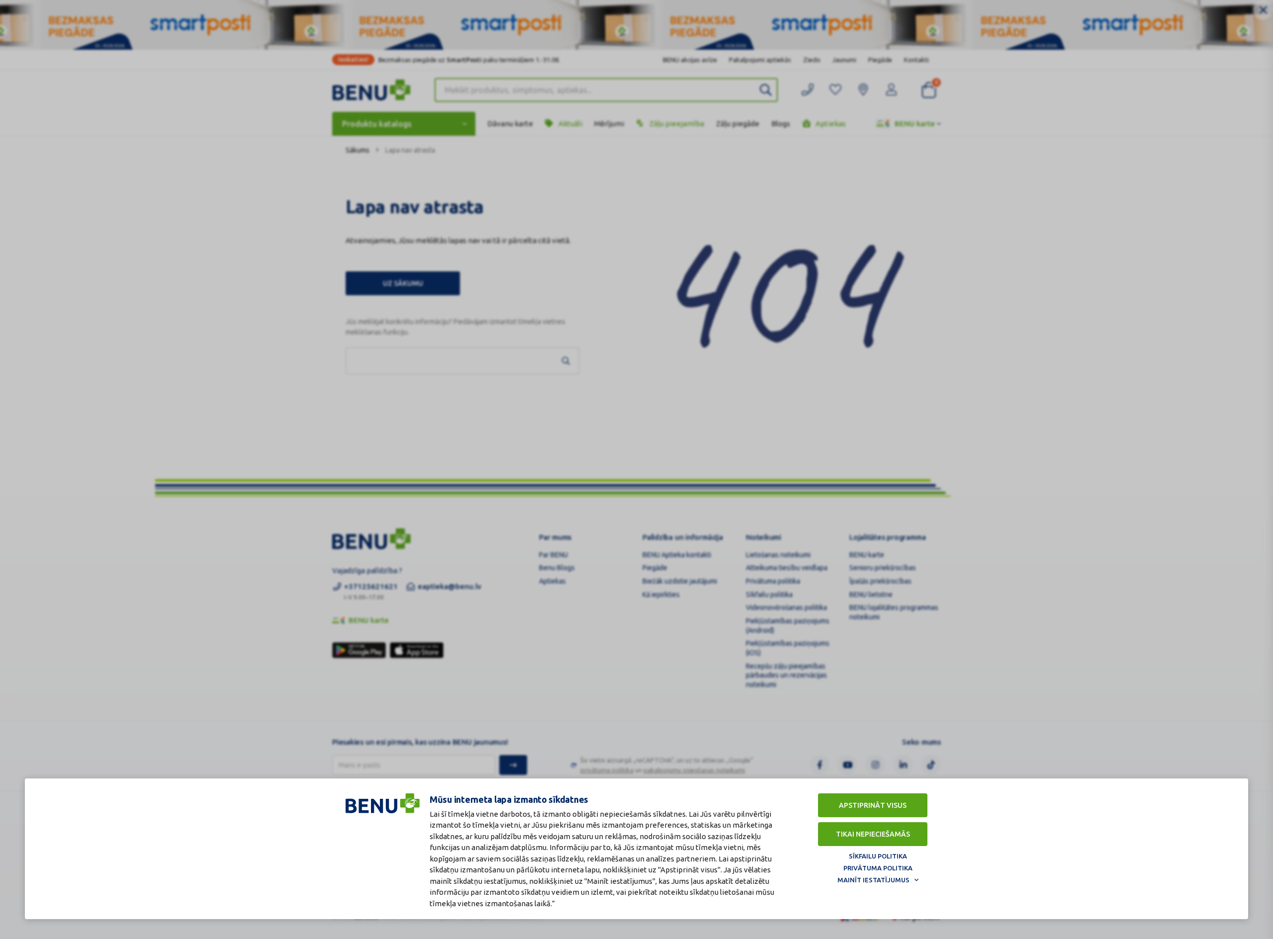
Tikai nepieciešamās (873, 834)
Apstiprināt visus (873, 805)
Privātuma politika (877, 867)
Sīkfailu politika (878, 856)
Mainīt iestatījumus (873, 879)
